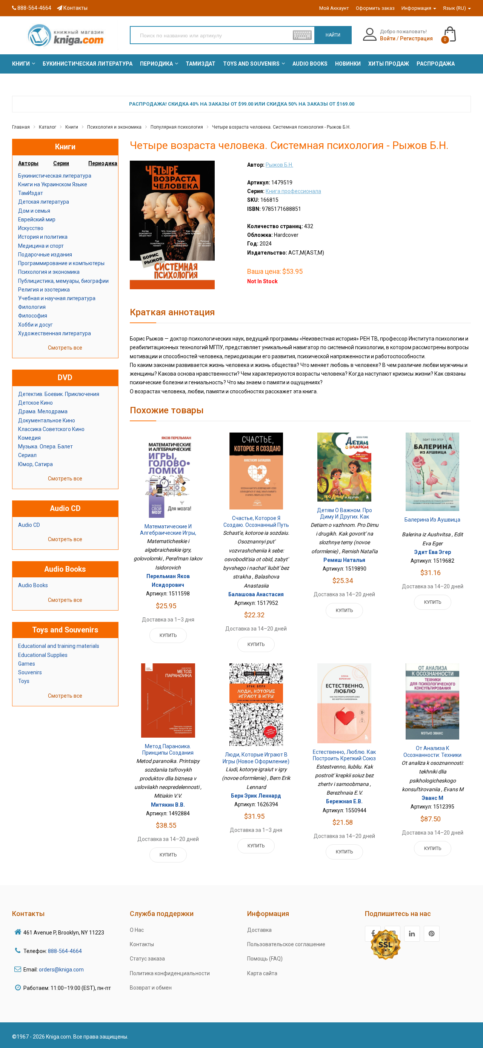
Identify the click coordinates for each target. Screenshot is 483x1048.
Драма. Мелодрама (43, 411)
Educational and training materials (58, 646)
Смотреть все (65, 348)
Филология (32, 307)
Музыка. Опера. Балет (45, 446)
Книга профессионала (293, 191)
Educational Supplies (43, 655)
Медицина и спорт (41, 246)
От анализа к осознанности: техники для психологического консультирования (432, 758)
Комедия (29, 438)
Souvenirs (30, 672)
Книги (71, 127)
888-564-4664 (33, 8)
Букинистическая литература (54, 176)
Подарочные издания (45, 255)
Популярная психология (177, 127)
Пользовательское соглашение (286, 944)
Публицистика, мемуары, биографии (63, 281)
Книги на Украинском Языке (52, 184)
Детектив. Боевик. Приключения (58, 394)
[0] (457, 30)
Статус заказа (147, 959)
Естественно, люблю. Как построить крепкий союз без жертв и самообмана (344, 758)
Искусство (30, 228)
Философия (32, 316)
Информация (416, 8)
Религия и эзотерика (44, 290)
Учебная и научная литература (56, 298)
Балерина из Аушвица (432, 520)
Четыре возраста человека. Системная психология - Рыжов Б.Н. (281, 127)
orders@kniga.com (61, 970)
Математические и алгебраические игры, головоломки (168, 533)
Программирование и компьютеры (61, 263)
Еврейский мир (36, 219)
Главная (21, 127)
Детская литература (43, 202)
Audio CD (29, 525)
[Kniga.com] (65, 35)
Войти (387, 38)
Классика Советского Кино (51, 429)
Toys (23, 681)
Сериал (27, 455)
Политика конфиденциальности (170, 973)
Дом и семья (34, 211)
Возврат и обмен (151, 988)
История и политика (43, 237)
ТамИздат (30, 193)
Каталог (47, 127)
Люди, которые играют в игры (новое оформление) (256, 758)
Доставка (259, 930)
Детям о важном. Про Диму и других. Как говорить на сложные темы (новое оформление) (344, 520)
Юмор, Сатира (35, 464)
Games (26, 664)
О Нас (137, 930)
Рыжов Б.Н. (279, 165)
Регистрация (416, 38)
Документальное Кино (46, 420)
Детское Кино (35, 403)
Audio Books (33, 585)
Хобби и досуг (35, 325)
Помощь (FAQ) (265, 959)
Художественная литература (54, 333)
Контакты (75, 8)
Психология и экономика (114, 127)
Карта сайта (262, 973)
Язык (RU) (455, 8)
